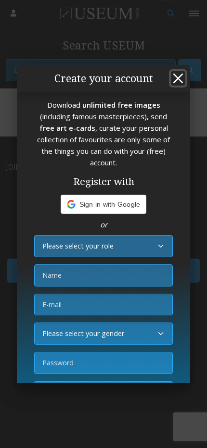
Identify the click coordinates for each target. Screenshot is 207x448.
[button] (104, 204)
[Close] (178, 78)
